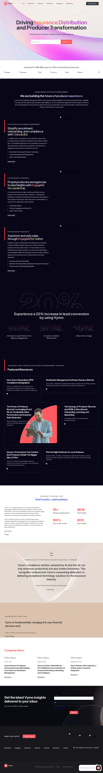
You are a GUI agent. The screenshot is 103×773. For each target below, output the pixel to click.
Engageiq (17, 748)
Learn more (11, 161)
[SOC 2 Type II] (73, 736)
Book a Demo (92, 3)
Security (46, 748)
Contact (65, 748)
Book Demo (66, 42)
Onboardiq (7, 748)
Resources (56, 748)
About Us (37, 748)
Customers (27, 748)
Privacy (58, 767)
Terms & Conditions (67, 767)
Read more (7, 677)
